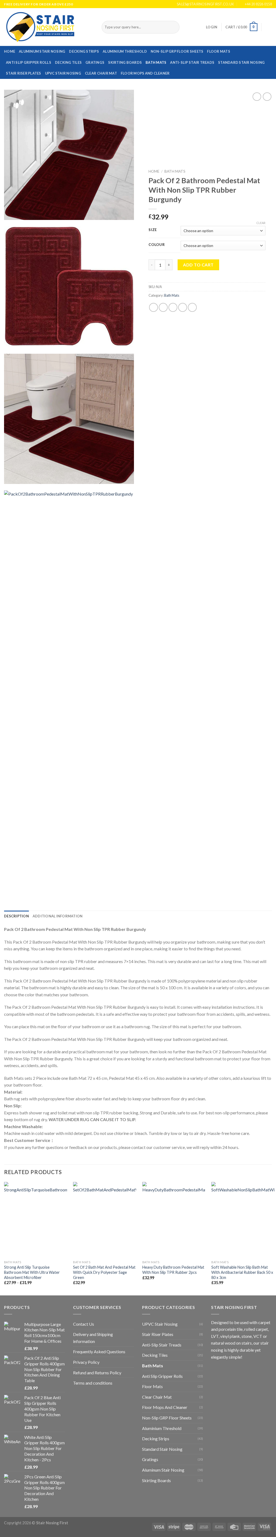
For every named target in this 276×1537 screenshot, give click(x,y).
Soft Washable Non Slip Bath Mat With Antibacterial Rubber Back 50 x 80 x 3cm (242, 1272)
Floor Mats (218, 51)
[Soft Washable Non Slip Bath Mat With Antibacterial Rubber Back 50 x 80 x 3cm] (242, 1220)
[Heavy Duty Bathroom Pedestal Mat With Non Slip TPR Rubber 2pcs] (173, 1220)
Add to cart (198, 264)
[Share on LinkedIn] (192, 307)
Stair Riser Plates (23, 73)
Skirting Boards (125, 62)
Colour (157, 245)
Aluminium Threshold (125, 51)
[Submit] (174, 27)
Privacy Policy (86, 1362)
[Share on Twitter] (163, 307)
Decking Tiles (68, 62)
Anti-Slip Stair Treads (192, 62)
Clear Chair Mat (101, 73)
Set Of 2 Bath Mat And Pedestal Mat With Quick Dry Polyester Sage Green (104, 1272)
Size (153, 230)
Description (16, 916)
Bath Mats (156, 62)
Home (9, 51)
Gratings (94, 62)
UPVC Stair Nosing (63, 73)
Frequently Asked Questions (99, 1351)
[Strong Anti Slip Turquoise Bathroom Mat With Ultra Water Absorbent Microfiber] (35, 1220)
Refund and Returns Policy (97, 1372)
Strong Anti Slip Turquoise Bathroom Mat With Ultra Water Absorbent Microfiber (32, 1272)
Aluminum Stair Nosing (42, 51)
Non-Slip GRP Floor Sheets (177, 51)
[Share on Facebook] (153, 307)
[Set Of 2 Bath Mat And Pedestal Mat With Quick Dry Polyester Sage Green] (104, 1220)
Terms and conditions (92, 1382)
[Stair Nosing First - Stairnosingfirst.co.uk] (49, 27)
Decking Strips (84, 51)
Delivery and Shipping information (93, 1338)
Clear (260, 223)
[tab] (16, 916)
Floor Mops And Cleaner (145, 73)
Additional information (58, 916)
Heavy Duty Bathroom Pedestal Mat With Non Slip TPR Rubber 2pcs (173, 1270)
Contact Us (83, 1324)
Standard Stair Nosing (241, 62)
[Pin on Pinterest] (182, 307)
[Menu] (268, 27)
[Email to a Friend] (172, 307)
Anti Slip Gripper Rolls (28, 62)
